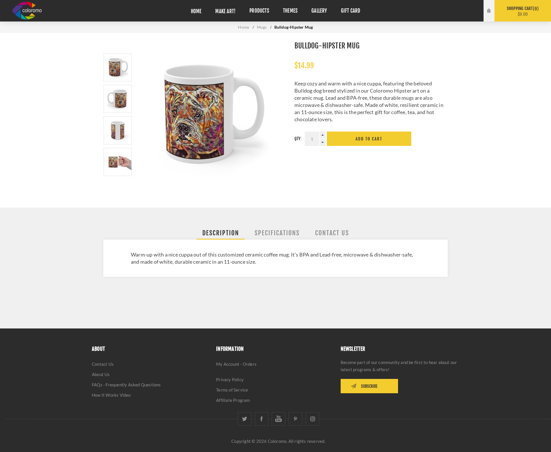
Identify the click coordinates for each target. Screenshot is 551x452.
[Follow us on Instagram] (312, 419)
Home (196, 11)
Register (493, 16)
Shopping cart (522, 11)
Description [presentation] (220, 233)
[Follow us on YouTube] (278, 419)
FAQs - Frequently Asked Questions (126, 384)
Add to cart (369, 139)
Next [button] (117, 182)
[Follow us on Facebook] (261, 419)
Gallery (319, 11)
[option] (117, 67)
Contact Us (103, 364)
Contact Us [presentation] (332, 233)
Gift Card (350, 11)
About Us (101, 374)
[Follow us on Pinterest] (295, 419)
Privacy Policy (230, 379)
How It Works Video (111, 395)
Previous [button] (117, 46)
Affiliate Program (233, 400)
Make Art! (225, 11)
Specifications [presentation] (277, 233)
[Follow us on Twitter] (244, 419)
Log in (493, 5)
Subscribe (369, 386)
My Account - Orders (236, 364)
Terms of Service (232, 389)
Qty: (298, 138)
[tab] (221, 233)
